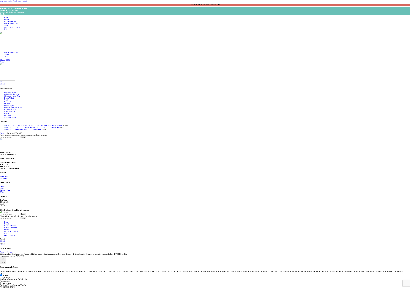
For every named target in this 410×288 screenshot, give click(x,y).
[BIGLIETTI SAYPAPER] (14, 129)
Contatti (3, 186)
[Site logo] (11, 49)
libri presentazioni (10, 109)
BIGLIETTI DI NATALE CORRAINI (46, 127)
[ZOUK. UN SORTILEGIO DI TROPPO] (19, 126)
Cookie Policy (5, 190)
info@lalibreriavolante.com (15, 12)
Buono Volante (9, 98)
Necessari (6, 275)
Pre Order (7, 115)
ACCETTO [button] (20, 256)
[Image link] (13, 148)
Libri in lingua (9, 106)
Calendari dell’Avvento (12, 94)
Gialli (6, 100)
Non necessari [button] (5, 281)
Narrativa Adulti (9, 111)
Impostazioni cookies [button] (8, 256)
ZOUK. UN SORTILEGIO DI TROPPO (49, 126)
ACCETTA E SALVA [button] (7, 287)
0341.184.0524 (13, 10)
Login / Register (9, 235)
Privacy (3, 188)
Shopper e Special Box (12, 96)
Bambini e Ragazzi (10, 92)
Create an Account (6, 252)
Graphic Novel (9, 102)
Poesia (6, 113)
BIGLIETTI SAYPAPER (33, 129)
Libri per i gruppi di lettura (13, 107)
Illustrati (7, 104)
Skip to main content (20, 1)
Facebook (3, 178)
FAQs (2, 192)
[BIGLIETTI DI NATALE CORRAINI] (18, 127)
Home (2, 133)
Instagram (3, 176)
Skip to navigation (6, 1)
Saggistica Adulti (10, 117)
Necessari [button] (3, 273)
